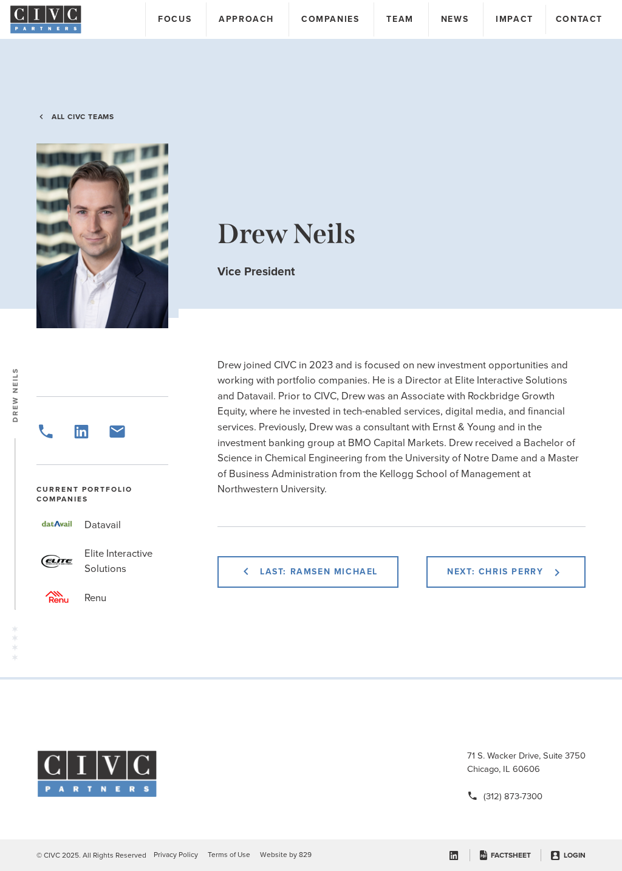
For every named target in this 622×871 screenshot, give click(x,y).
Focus (174, 19)
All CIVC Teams (83, 117)
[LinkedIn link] (81, 437)
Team (399, 19)
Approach (246, 19)
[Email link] (117, 437)
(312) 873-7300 (513, 796)
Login (575, 855)
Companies (330, 19)
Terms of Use (229, 854)
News (454, 19)
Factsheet (511, 855)
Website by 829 (286, 854)
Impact (514, 19)
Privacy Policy (176, 854)
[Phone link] (45, 437)
